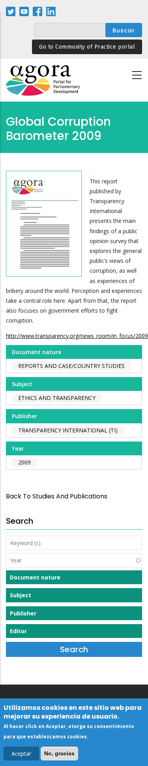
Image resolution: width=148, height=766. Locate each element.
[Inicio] (43, 80)
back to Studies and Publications (56, 496)
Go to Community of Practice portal (87, 46)
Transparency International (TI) (68, 430)
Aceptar (21, 753)
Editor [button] (18, 631)
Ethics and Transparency (57, 398)
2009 (24, 462)
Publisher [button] (23, 613)
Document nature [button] (35, 577)
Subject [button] (20, 595)
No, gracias (59, 753)
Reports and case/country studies (71, 366)
